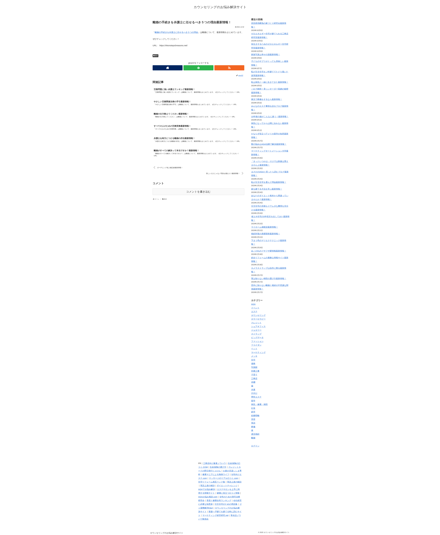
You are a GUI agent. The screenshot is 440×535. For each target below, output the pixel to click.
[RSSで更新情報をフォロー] (229, 67)
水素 (253, 389)
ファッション (257, 341)
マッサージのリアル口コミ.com (223, 478)
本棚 (253, 382)
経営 (253, 412)
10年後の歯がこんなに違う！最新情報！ (270, 116)
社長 (253, 408)
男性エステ (256, 397)
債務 (253, 363)
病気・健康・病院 (259, 404)
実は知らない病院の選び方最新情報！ (268, 278)
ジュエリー (256, 330)
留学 (253, 401)
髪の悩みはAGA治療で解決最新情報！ (268, 144)
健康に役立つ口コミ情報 (228, 493)
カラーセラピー (258, 319)
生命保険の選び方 (218, 467)
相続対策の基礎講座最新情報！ (265, 234)
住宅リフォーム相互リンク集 (211, 482)
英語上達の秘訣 (234, 482)
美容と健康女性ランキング (218, 500)
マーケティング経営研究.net (215, 515)
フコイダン (256, 345)
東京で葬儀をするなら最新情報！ (266, 99)
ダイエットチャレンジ (227, 485)
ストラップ (256, 334)
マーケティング (258, 352)
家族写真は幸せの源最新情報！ (265, 54)
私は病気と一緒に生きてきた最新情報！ (269, 82)
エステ (254, 311)
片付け (254, 393)
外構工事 (255, 371)
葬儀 (253, 427)
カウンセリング (258, 315)
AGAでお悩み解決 (206, 489)
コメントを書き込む (198, 191)
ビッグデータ (257, 337)
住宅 (253, 360)
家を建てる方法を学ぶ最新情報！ (266, 189)
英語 (253, 423)
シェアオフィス (258, 326)
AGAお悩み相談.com (207, 497)
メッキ (254, 356)
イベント (255, 308)
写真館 (254, 367)
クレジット (256, 323)
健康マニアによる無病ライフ (215, 474)
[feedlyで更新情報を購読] (198, 67)
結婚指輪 (255, 415)
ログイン (255, 446)
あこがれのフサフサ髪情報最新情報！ (268, 251)
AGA (253, 304)
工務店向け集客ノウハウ (214, 463)
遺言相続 (255, 434)
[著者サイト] (168, 67)
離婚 (156, 56)
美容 (253, 419)
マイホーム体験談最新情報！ (264, 227)
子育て (254, 375)
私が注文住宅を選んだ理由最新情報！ (268, 182)
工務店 (254, 378)
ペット (254, 349)
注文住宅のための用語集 (226, 504)
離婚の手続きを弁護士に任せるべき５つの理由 (176, 32)
